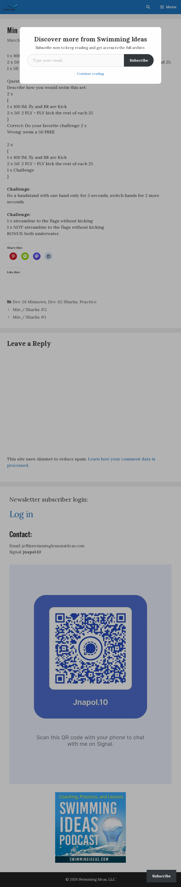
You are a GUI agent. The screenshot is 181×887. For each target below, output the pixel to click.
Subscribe (139, 60)
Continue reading (90, 74)
